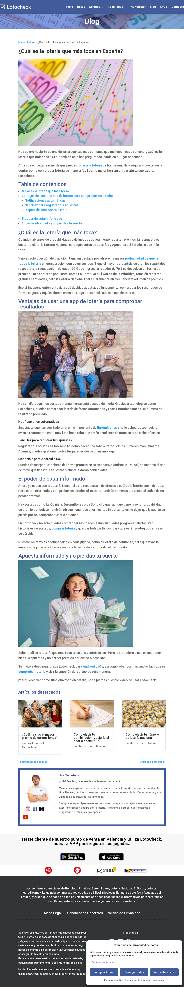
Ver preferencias (164, 972)
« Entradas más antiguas (32, 761)
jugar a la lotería (90, 165)
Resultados (115, 6)
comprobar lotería (31, 671)
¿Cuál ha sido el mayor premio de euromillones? (40, 736)
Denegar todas (134, 972)
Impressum (158, 980)
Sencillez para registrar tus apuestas (51, 205)
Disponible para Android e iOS (46, 210)
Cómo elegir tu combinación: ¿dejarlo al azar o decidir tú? (91, 738)
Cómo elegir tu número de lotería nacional (142, 736)
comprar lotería (63, 528)
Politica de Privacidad (123, 913)
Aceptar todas (104, 972)
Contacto (177, 6)
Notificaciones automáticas (45, 200)
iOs (100, 666)
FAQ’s (163, 6)
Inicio (69, 6)
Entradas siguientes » (153, 761)
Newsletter (138, 6)
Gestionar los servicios (103, 962)
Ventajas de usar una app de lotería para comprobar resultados (68, 196)
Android (89, 666)
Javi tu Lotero (35, 743)
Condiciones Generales (85, 913)
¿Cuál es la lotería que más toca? (45, 191)
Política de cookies (113, 980)
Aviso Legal (53, 913)
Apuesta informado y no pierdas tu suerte (52, 223)
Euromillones (107, 427)
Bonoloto (101, 746)
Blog (153, 6)
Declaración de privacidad (138, 980)
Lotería (31, 42)
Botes (81, 6)
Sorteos (94, 6)
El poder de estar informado (42, 218)
